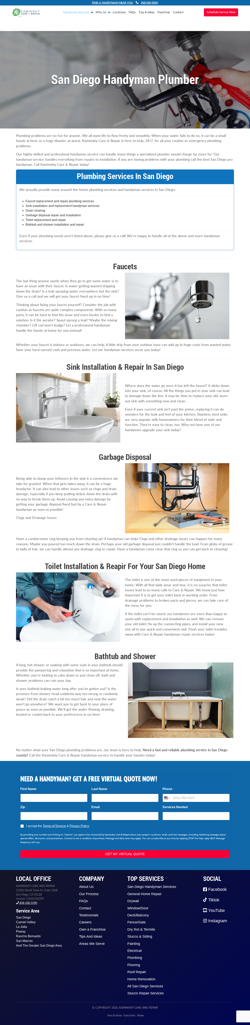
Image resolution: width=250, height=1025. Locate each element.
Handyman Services (76, 12)
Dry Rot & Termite (141, 929)
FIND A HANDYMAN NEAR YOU (112, 2)
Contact (178, 12)
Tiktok (213, 899)
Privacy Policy (79, 826)
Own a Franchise (92, 929)
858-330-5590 (28, 902)
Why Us (101, 12)
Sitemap (140, 1015)
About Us (86, 887)
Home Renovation (141, 979)
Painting (133, 944)
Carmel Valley (26, 922)
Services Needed (175, 807)
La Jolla (21, 926)
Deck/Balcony (138, 915)
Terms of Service (54, 826)
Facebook (217, 889)
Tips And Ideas (90, 936)
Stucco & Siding (139, 936)
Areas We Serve (92, 944)
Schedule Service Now (221, 12)
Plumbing (134, 958)
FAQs (132, 12)
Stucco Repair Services (145, 993)
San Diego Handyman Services (151, 887)
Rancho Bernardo (28, 936)
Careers (85, 922)
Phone (168, 789)
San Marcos (24, 941)
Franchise (164, 12)
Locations (119, 12)
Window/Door (137, 908)
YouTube (216, 910)
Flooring (133, 965)
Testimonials (88, 915)
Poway (21, 931)
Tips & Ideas (146, 12)
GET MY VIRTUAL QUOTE (125, 854)
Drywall (133, 901)
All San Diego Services (145, 986)
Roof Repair (136, 972)
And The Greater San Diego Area (39, 945)
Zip (23, 807)
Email (96, 807)
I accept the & (57, 826)
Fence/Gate (136, 922)
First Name (29, 789)
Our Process (89, 894)
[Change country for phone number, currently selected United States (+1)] (167, 798)
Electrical (134, 951)
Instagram (217, 920)
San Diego (23, 917)
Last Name (100, 789)
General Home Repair (144, 894)
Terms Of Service (114, 1015)
